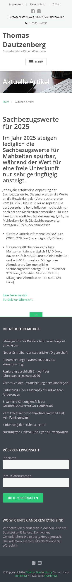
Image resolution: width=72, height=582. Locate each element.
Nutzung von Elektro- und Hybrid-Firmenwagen (35, 432)
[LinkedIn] (39, 11)
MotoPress (21, 575)
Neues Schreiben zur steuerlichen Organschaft (35, 353)
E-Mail (56, 4)
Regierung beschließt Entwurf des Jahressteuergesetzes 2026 (26, 373)
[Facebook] (33, 11)
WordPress (51, 575)
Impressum (16, 4)
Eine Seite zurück (15, 295)
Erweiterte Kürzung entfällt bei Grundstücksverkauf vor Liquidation (28, 404)
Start (6, 102)
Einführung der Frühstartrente (24, 425)
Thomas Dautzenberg (38, 572)
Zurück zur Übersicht (18, 299)
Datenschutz (38, 4)
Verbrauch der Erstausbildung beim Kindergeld (35, 383)
